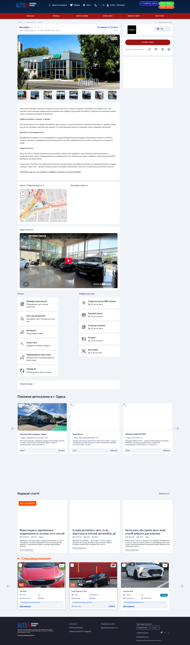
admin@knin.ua (142, 637)
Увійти (112, 5)
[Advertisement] (148, 72)
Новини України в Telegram (80, 631)
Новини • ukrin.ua (166, 7)
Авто (147, 537)
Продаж (30, 16)
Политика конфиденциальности (26, 635)
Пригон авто (134, 16)
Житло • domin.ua (166, 3)
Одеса (40, 22)
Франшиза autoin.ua (109, 627)
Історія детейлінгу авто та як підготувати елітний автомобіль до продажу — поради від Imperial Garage (94, 532)
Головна (19, 22)
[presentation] (30, 62)
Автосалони (82, 16)
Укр (99, 5)
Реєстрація (121, 5)
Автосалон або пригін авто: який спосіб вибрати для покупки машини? (145, 532)
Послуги (159, 16)
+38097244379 (142, 633)
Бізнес (41, 537)
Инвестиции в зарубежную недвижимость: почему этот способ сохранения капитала (42, 532)
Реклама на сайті (108, 624)
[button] (43, 203)
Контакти (73, 624)
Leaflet (59, 221)
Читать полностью (26, 550)
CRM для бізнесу (76, 627)
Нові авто (107, 16)
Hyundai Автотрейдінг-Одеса (33, 434)
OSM (64, 221)
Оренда (56, 16)
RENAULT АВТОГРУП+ (135, 434)
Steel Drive (78, 434)
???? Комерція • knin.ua (149, 3)
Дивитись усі (164, 493)
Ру (103, 5)
